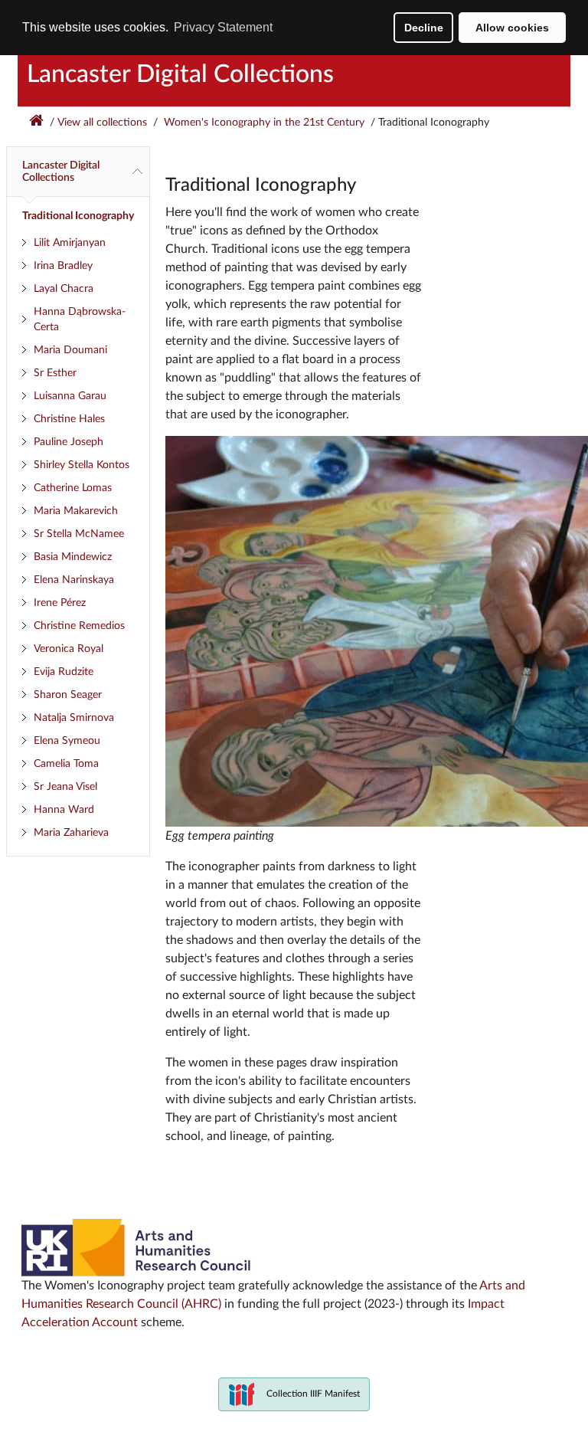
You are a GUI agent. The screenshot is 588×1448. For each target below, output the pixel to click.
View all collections (102, 122)
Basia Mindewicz (73, 557)
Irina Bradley (63, 265)
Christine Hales (69, 419)
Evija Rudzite (63, 672)
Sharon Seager (68, 695)
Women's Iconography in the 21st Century (262, 122)
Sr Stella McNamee (79, 534)
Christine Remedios (79, 626)
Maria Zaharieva (71, 832)
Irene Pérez (60, 603)
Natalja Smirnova (74, 718)
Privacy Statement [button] (223, 27)
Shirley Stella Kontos (81, 465)
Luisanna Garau (70, 396)
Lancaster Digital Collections (180, 74)
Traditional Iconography (78, 216)
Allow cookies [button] (512, 27)
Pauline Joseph (68, 442)
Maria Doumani (70, 350)
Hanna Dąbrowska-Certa (80, 319)
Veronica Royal (68, 649)
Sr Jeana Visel (65, 786)
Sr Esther (55, 373)
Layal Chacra (63, 288)
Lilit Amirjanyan (70, 243)
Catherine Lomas (73, 488)
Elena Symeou (67, 740)
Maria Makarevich (76, 511)
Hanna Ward (64, 809)
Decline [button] (423, 27)
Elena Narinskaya (74, 580)
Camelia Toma (66, 763)
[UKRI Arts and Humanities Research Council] (138, 1247)
